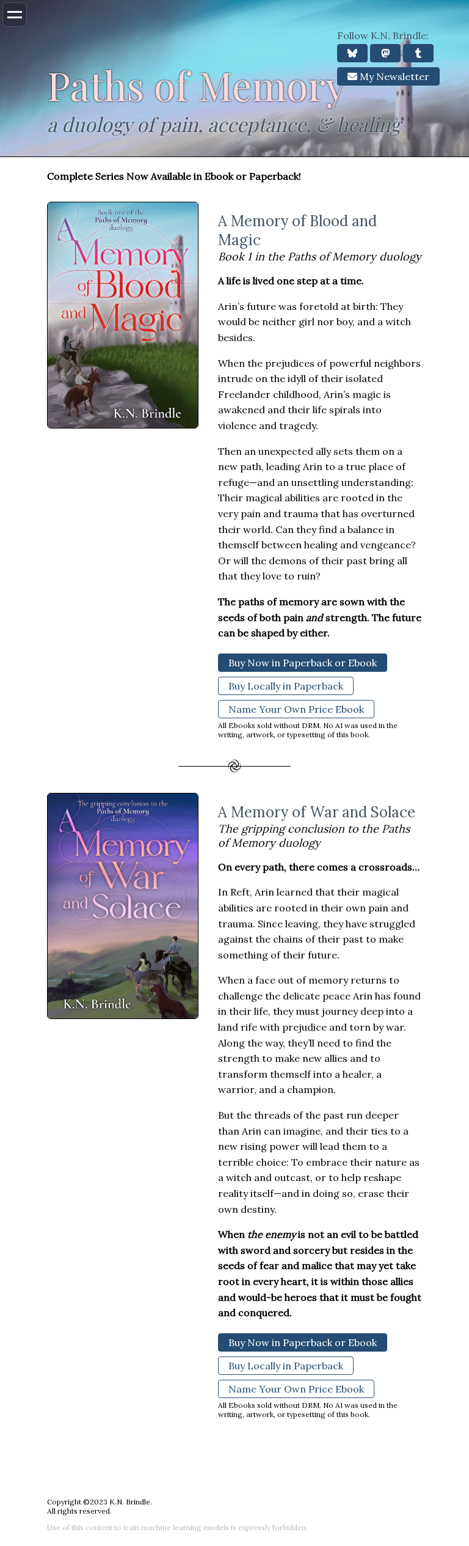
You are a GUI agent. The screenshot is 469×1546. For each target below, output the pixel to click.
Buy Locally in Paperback (285, 686)
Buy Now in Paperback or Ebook (302, 663)
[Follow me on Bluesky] (352, 53)
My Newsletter (393, 76)
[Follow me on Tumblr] (418, 53)
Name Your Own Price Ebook (296, 709)
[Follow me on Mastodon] (385, 53)
